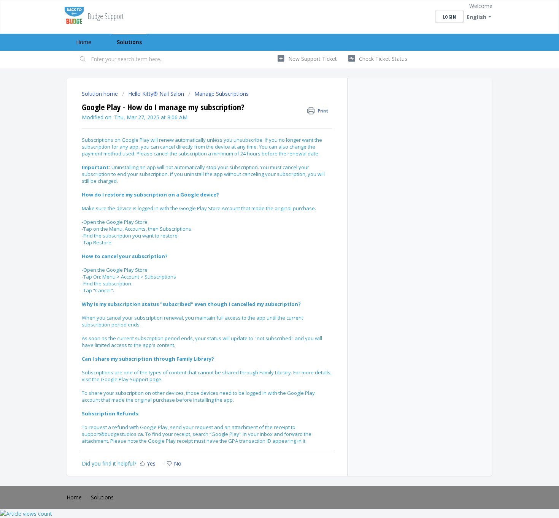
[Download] (265, 161)
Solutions (129, 42)
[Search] (83, 59)
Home (83, 42)
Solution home (100, 93)
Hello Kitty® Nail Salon (156, 93)
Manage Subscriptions (221, 93)
